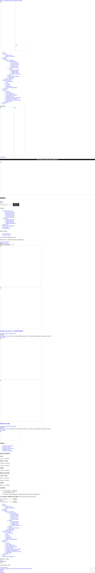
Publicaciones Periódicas (13, 76)
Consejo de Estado (10, 96)
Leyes (7, 82)
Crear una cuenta (3, 567)
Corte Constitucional (10, 93)
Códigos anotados (15, 70)
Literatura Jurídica (12, 61)
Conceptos (8, 85)
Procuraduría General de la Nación (13, 100)
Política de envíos (7, 447)
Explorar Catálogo (10, 60)
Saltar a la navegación (5, 0)
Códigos (10, 68)
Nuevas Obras (6, 228)
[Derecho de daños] (21, 379)
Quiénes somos (9, 55)
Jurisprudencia (9, 86)
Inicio (1, 237)
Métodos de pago (6, 449)
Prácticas (10, 75)
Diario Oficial (9, 101)
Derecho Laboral (15, 65)
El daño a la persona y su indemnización (11, 331)
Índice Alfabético (9, 78)
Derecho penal (14, 66)
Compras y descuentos (8, 445)
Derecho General (15, 67)
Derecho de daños (5, 423)
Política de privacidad (7, 450)
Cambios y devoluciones (8, 448)
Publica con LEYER (10, 56)
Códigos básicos (14, 71)
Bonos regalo (11, 77)
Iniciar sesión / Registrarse (8, 556)
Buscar (1, 202)
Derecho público (14, 62)
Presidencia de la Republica (12, 98)
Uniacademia (8, 92)
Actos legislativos (9, 81)
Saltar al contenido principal (16, 0)
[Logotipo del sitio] (8, 50)
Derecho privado (14, 64)
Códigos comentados (15, 73)
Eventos (7, 91)
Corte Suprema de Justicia (11, 95)
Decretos (7, 83)
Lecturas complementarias (11, 87)
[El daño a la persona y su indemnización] (21, 286)
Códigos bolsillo (14, 72)
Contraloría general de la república (13, 97)
